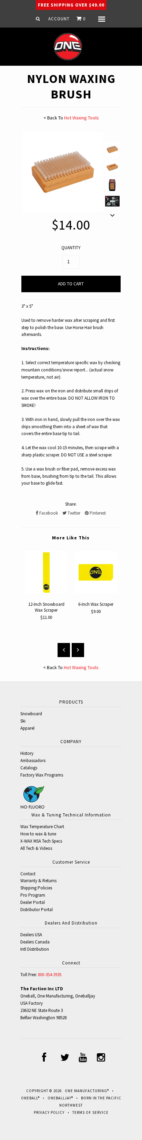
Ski (23, 721)
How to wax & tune (38, 834)
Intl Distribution (34, 949)
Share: (71, 504)
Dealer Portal (32, 902)
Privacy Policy (49, 1112)
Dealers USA (31, 935)
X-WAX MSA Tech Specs (41, 841)
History (26, 753)
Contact (28, 874)
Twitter (73, 513)
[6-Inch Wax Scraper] (95, 592)
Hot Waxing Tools (81, 118)
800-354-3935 (49, 975)
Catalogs (28, 768)
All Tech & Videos (36, 848)
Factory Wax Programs (41, 775)
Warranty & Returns (38, 881)
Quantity (71, 248)
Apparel (27, 728)
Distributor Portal (36, 909)
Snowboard (31, 714)
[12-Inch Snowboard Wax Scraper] (46, 592)
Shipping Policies (36, 888)
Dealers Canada (35, 942)
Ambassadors (32, 760)
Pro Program (32, 895)
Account (59, 19)
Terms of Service (90, 1112)
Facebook (48, 513)
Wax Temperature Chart (42, 827)
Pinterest (97, 513)
